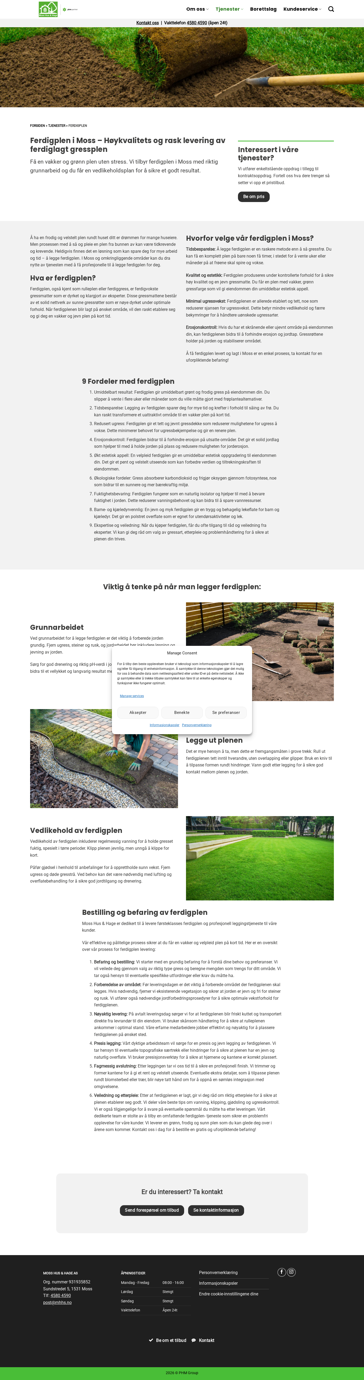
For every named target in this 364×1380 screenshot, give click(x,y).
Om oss (195, 9)
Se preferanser (226, 712)
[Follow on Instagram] (291, 1272)
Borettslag (263, 9)
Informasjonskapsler (164, 725)
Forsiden (37, 126)
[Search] (331, 9)
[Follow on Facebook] (281, 1272)
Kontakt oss (147, 22)
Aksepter (138, 712)
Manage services (132, 696)
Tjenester (228, 9)
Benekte (181, 712)
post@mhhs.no (57, 1302)
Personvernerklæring (197, 725)
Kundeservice (301, 9)
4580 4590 (197, 22)
